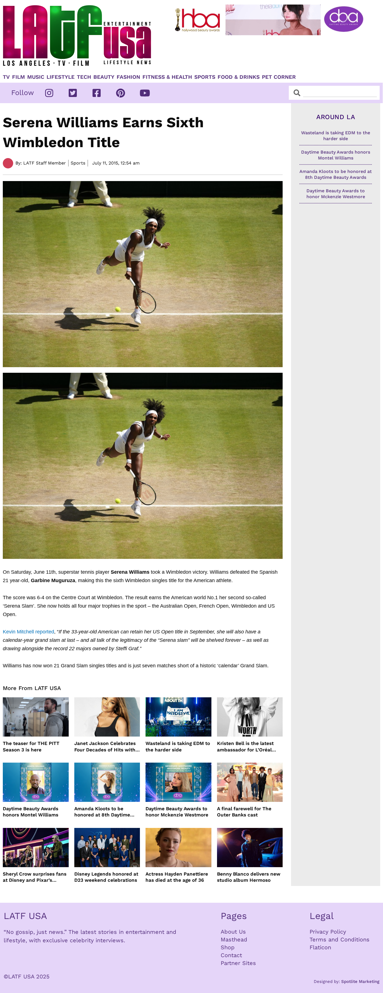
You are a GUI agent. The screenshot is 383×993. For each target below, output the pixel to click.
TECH (84, 77)
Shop (228, 947)
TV (6, 77)
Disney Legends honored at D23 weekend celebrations (106, 877)
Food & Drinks (239, 77)
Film (18, 77)
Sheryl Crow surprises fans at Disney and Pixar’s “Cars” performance (34, 877)
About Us (233, 931)
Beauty (103, 77)
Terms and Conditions (340, 939)
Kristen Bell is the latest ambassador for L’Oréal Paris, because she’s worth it (248, 746)
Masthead (234, 939)
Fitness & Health (167, 77)
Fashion (128, 77)
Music (35, 77)
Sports (204, 77)
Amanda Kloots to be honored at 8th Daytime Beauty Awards (102, 812)
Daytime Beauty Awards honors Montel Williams (30, 812)
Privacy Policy (328, 931)
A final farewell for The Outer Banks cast (244, 812)
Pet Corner (279, 77)
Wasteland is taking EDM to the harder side (178, 746)
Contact (231, 955)
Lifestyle (61, 77)
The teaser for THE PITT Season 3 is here (31, 746)
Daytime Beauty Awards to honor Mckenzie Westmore (177, 812)
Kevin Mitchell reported (28, 632)
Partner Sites (238, 963)
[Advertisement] (270, 52)
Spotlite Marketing (360, 981)
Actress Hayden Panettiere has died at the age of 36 (177, 877)
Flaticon (320, 947)
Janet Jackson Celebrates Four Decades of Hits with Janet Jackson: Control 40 (105, 746)
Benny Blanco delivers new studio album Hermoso (248, 877)
